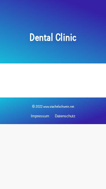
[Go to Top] (97, 180)
